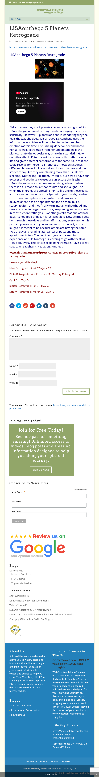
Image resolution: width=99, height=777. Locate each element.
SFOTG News (18, 578)
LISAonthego (17, 41)
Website (13, 382)
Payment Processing (15, 634)
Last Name (16, 511)
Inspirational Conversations (26, 710)
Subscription (31, 761)
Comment (15, 336)
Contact (54, 761)
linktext (70, 737)
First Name (16, 502)
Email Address (18, 492)
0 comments (60, 41)
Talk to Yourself (18, 605)
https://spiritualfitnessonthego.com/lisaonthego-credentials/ (70, 734)
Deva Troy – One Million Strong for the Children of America (41, 614)
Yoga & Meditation (21, 583)
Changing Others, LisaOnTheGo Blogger (31, 619)
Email (13, 374)
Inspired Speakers (45, 41)
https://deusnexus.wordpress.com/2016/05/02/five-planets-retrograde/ (48, 47)
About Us (44, 761)
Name (13, 365)
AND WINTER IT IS (19, 596)
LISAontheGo (18, 714)
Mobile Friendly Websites (36, 768)
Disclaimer (65, 761)
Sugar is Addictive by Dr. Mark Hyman (30, 609)
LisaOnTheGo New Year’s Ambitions (29, 600)
